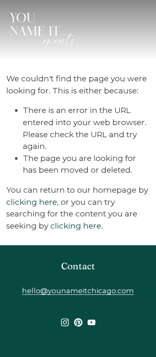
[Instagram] (65, 322)
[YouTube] (91, 322)
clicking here (31, 202)
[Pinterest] (78, 322)
